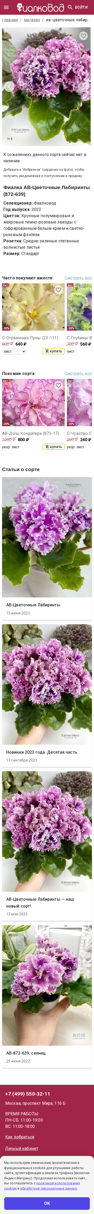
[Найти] (70, 7)
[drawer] (6, 7)
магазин (32, 19)
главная (10, 19)
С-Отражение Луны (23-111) (30, 337)
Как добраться (19, 1136)
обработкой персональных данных (48, 1188)
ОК (47, 1203)
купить (56, 351)
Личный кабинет (21, 1148)
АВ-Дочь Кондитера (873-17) (30, 433)
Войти (81, 7)
